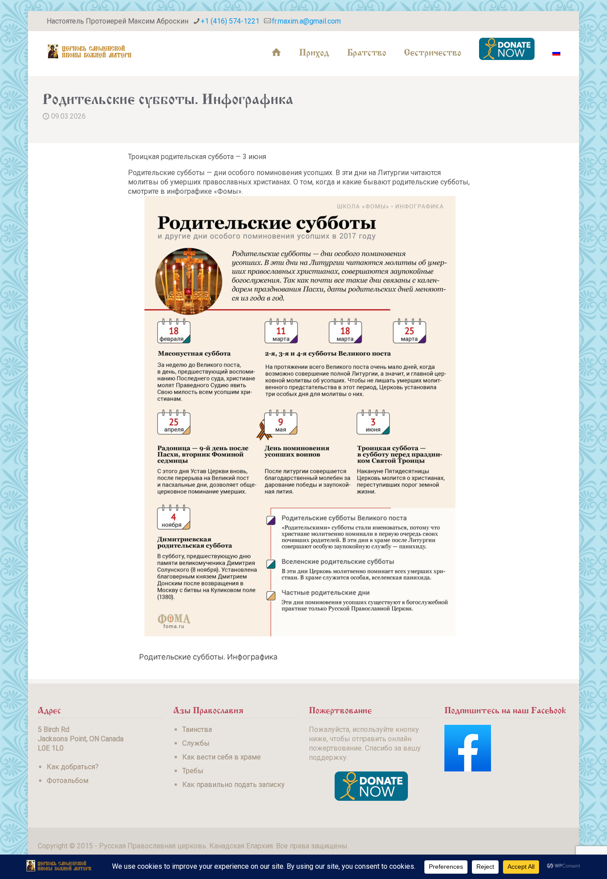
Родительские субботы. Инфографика (208, 656)
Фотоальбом (67, 780)
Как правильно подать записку (233, 784)
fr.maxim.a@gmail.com (306, 21)
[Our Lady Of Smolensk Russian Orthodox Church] (90, 51)
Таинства (197, 729)
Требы (193, 771)
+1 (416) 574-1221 (230, 21)
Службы (196, 743)
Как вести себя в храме (221, 757)
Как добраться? (73, 767)
